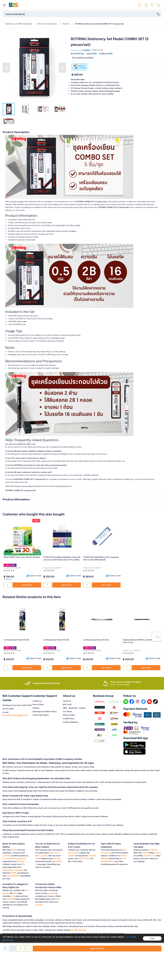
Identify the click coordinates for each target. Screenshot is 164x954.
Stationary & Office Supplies (18, 23)
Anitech (145, 852)
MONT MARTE (84, 858)
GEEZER (9, 899)
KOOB (13, 872)
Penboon (21, 861)
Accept (152, 938)
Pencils (66, 23)
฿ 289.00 (77, 75)
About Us (67, 701)
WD (13, 896)
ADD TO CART (27, 585)
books (14, 849)
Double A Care (150, 855)
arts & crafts (73, 852)
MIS (23, 864)
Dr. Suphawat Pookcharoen (14, 858)
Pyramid (92, 855)
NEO (15, 893)
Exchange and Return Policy (45, 711)
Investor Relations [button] (70, 722)
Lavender (6, 855)
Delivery (36, 708)
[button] (6, 67)
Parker (38, 858)
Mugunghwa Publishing (13, 870)
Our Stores (67, 711)
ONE (58, 899)
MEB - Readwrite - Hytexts (74, 708)
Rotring (57, 858)
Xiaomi (158, 852)
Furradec (39, 904)
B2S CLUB (67, 704)
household (153, 849)
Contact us (37, 701)
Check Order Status (41, 715)
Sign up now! (80, 929)
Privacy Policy (69, 715)
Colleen (71, 855)
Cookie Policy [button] (68, 718)
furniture (51, 893)
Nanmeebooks (13, 875)
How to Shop (38, 704)
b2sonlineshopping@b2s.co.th (15, 715)
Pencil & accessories (47, 23)
